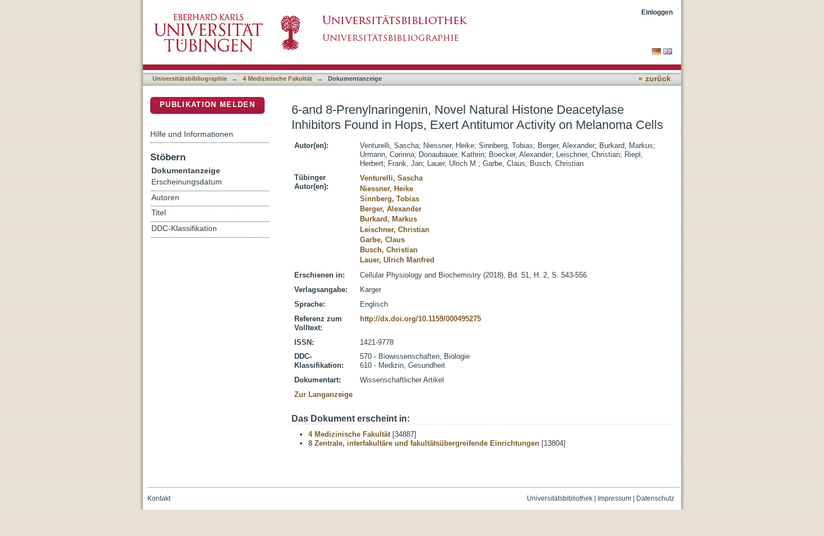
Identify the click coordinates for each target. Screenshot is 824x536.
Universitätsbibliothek (559, 498)
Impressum (614, 498)
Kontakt (158, 498)
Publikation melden (207, 104)
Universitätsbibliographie (189, 78)
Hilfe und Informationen (191, 134)
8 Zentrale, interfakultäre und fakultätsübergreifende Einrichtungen (423, 443)
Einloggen (657, 12)
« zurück (654, 79)
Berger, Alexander (391, 209)
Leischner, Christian (394, 229)
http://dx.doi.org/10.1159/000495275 (420, 319)
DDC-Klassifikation (184, 228)
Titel (158, 213)
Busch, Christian (389, 250)
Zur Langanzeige (323, 394)
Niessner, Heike (386, 188)
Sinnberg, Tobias (389, 199)
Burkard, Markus (388, 219)
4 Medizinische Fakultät (277, 78)
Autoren (165, 197)
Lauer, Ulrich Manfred (397, 260)
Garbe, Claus (382, 239)
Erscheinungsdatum (186, 182)
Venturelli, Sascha (391, 178)
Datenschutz (655, 498)
